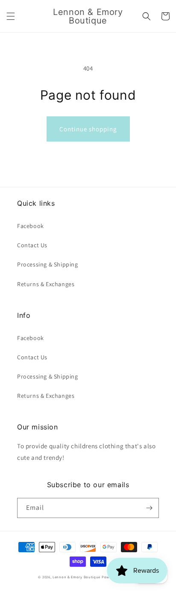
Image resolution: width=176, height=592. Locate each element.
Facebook (30, 226)
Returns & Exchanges (45, 284)
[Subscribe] (149, 508)
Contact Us (32, 245)
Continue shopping (88, 129)
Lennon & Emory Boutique (76, 576)
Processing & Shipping (47, 264)
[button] (10, 16)
